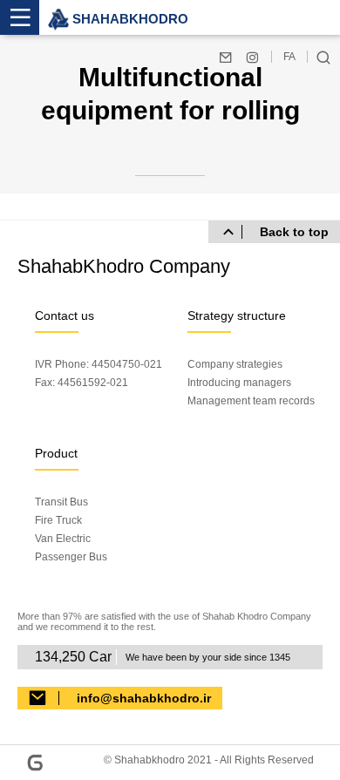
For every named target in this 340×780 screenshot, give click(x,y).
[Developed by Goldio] (35, 762)
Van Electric (63, 538)
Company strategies (234, 364)
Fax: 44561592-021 (81, 382)
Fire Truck (58, 520)
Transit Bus (61, 502)
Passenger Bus (71, 557)
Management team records (251, 401)
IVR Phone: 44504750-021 (98, 364)
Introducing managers (239, 382)
